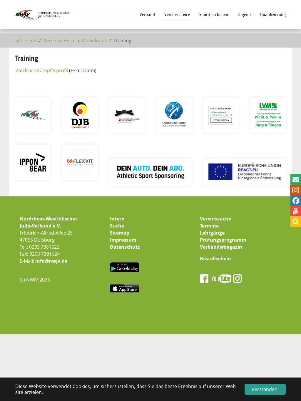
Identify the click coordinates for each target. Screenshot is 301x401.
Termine (209, 226)
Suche (117, 226)
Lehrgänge (212, 233)
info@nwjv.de (51, 261)
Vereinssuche (215, 218)
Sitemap (119, 233)
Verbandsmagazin (221, 247)
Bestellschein (215, 258)
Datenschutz (125, 247)
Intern (117, 218)
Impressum (123, 240)
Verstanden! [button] (265, 389)
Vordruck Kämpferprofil (41, 70)
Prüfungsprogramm (223, 240)
